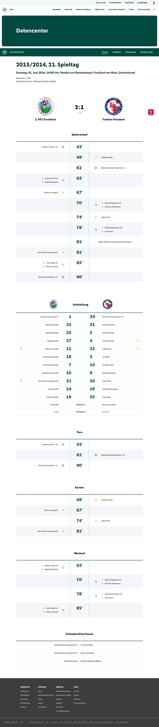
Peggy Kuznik (53, 341)
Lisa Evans (109, 231)
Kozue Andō (53, 389)
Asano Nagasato (111, 203)
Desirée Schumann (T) (49, 317)
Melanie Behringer (51, 365)
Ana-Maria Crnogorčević (47, 252)
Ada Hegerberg (109, 373)
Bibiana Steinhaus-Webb (44, 81)
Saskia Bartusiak (107, 168)
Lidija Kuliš (105, 217)
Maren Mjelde (104, 242)
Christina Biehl (87, 645)
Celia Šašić (50, 263)
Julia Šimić (106, 381)
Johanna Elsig (107, 157)
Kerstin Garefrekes (46, 277)
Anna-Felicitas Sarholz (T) (113, 317)
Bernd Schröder (109, 405)
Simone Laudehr (51, 193)
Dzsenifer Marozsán (50, 373)
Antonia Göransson (113, 207)
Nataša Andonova (112, 228)
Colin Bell (54, 405)
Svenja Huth (50, 178)
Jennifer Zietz (108, 365)
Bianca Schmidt (52, 325)
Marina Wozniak (87, 653)
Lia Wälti (106, 357)
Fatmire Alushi (48, 147)
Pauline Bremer (108, 325)
